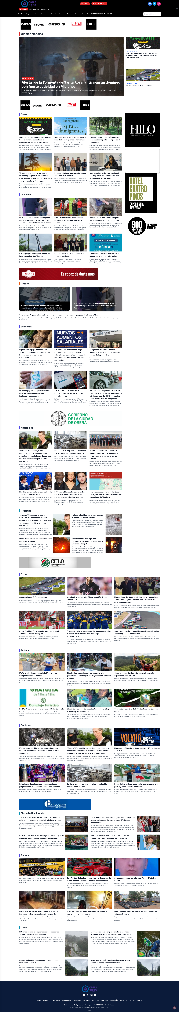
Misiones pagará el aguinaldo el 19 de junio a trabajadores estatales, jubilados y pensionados (34, 393)
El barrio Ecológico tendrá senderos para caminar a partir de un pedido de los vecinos (105, 139)
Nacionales (45, 14)
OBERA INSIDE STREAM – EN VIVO (101, 14)
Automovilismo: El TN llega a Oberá (139, 86)
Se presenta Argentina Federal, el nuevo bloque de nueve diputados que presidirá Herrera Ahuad (59, 315)
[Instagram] (159, 4)
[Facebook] (150, 4)
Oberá (20, 14)
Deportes (70, 14)
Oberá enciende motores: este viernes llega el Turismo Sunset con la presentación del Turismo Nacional (142, 56)
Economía (85, 14)
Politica (77, 14)
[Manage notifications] (174, 1007)
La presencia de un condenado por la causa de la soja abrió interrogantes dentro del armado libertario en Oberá (35, 220)
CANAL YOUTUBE (100, 3)
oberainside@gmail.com (75, 1005)
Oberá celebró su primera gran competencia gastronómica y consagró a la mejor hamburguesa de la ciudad (89, 675)
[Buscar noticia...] (177, 8)
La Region (27, 14)
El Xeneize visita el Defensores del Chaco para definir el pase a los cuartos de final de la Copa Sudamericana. (89, 633)
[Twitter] (154, 4)
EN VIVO (85, 3)
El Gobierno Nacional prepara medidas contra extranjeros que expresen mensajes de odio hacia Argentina (70, 494)
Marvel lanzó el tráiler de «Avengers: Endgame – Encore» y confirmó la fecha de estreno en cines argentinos (39, 750)
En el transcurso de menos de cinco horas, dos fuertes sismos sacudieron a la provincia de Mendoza (106, 494)
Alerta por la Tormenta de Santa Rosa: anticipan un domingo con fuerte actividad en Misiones (71, 84)
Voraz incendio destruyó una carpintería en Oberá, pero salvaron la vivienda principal (87, 541)
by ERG (89, 1010)
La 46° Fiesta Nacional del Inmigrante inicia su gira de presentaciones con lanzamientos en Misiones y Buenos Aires (113, 820)
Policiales (54, 14)
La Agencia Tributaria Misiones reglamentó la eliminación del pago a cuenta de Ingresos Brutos (105, 352)
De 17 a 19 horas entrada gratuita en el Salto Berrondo (41, 709)
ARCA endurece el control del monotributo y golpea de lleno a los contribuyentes (68, 393)
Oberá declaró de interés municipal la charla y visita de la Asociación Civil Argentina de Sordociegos (105, 175)
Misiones (36, 14)
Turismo (62, 14)
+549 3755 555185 (97, 1005)
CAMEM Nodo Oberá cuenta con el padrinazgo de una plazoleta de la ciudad (68, 220)
